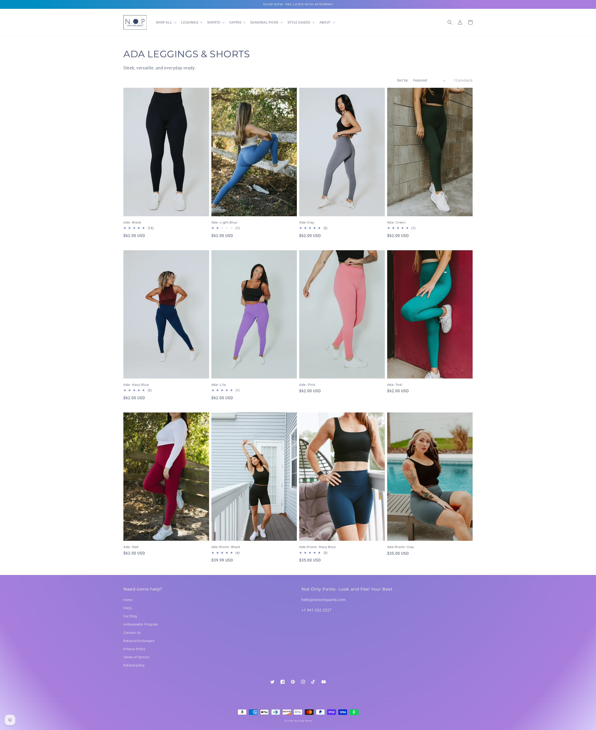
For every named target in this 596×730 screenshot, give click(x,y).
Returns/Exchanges (138, 641)
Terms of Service (136, 657)
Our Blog (130, 616)
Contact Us (132, 633)
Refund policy (134, 665)
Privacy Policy (134, 649)
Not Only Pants (303, 721)
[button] (450, 22)
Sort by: (403, 80)
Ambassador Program (140, 624)
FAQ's (127, 608)
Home (127, 600)
